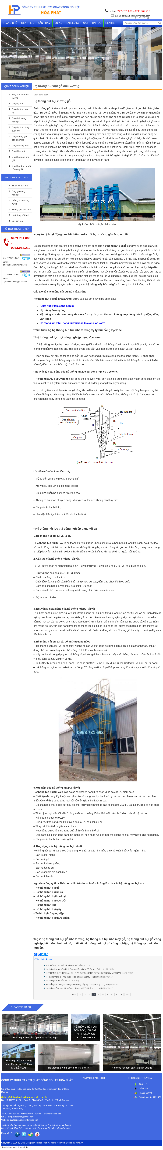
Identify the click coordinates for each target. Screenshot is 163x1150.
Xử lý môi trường (16, 177)
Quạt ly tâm (17, 103)
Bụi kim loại (17, 221)
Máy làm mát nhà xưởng (20, 96)
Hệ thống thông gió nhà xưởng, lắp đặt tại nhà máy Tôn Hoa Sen (74, 977)
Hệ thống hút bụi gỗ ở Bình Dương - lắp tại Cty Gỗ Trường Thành (74, 969)
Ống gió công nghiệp (18, 193)
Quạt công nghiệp (16, 86)
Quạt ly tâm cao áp (20, 111)
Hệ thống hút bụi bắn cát (56, 981)
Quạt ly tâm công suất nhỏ (20, 129)
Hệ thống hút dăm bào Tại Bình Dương (132, 1067)
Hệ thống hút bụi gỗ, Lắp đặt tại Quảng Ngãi (34, 1037)
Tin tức (97, 23)
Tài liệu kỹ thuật (77, 23)
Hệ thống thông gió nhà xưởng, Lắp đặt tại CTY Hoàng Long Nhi (74, 988)
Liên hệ (110, 23)
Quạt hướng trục (20, 145)
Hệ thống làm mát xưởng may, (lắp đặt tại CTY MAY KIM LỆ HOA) (18, 1064)
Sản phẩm (44, 23)
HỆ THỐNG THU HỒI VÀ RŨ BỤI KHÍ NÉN (64, 965)
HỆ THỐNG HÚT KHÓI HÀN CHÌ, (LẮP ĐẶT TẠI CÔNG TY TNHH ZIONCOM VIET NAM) (83, 973)
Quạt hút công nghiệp (19, 120)
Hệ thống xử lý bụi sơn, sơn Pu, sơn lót (68, 1067)
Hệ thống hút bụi (20, 215)
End (127, 994)
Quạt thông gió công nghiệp (19, 138)
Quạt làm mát (18, 151)
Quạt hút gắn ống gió (20, 158)
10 (121, 994)
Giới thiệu (27, 23)
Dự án (58, 23)
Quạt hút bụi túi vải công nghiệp (21, 168)
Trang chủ (10, 23)
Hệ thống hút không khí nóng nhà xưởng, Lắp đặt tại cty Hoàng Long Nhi (77, 984)
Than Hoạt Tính (20, 185)
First (74, 994)
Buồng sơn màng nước (20, 202)
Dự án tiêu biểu (21, 1007)
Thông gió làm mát (21, 209)
